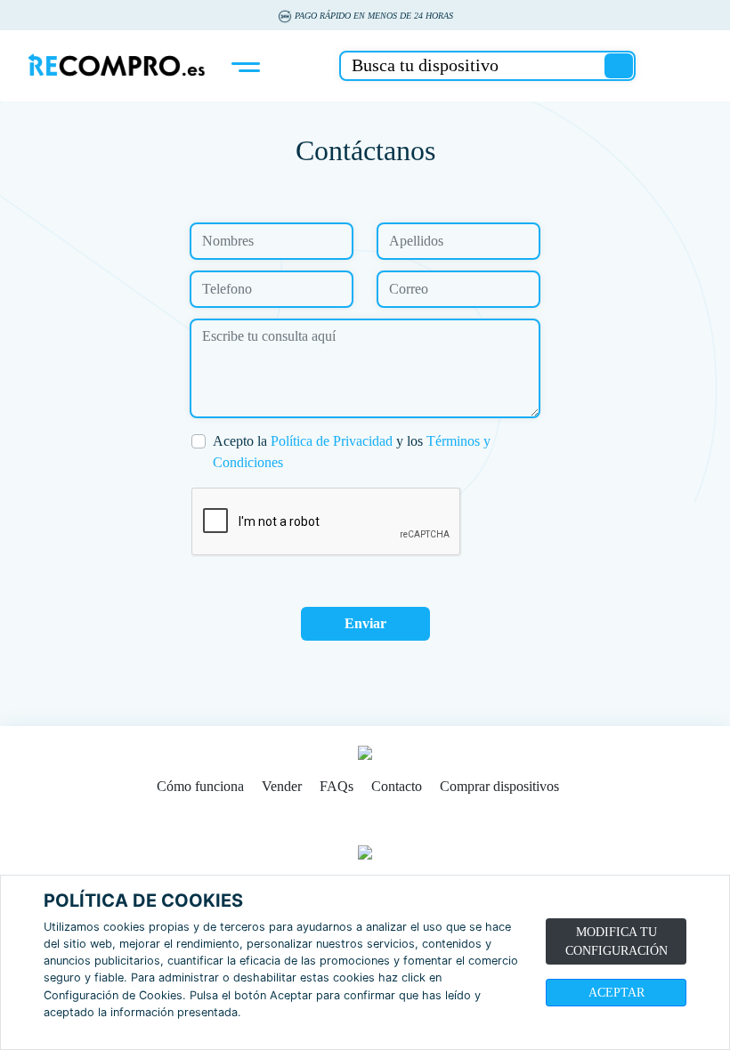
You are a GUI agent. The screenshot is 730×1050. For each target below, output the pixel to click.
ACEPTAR (616, 992)
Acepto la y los (352, 451)
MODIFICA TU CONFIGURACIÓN (616, 941)
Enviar (365, 623)
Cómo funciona (200, 786)
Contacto (396, 786)
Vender (282, 786)
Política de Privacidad (332, 440)
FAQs (336, 786)
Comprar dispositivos (499, 786)
